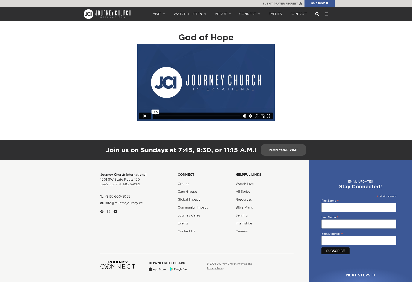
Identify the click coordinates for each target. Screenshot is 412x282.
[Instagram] (108, 211)
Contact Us (186, 231)
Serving (242, 215)
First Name (330, 200)
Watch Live (245, 184)
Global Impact (189, 199)
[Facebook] (102, 211)
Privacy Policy (215, 268)
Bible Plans (244, 207)
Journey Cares (189, 215)
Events (275, 14)
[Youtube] (115, 211)
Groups (183, 184)
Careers (242, 231)
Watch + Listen (188, 14)
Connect (247, 14)
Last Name (329, 217)
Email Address (332, 233)
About (221, 14)
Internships (244, 223)
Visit (157, 14)
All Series (243, 191)
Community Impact (193, 207)
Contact (299, 14)
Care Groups (187, 191)
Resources (244, 199)
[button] (317, 14)
